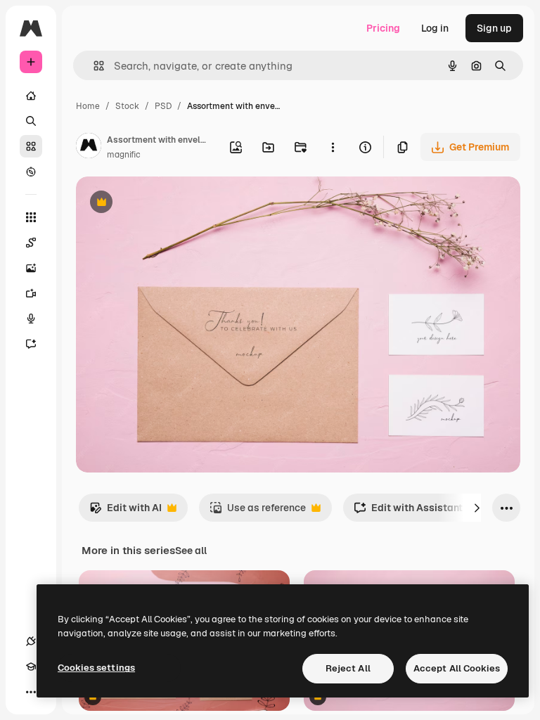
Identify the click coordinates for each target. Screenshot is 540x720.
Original (166, 203)
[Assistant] (31, 344)
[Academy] (31, 666)
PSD (163, 106)
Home (88, 106)
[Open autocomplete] (93, 65)
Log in (435, 28)
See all (191, 550)
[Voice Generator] (31, 318)
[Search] (31, 121)
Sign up (494, 28)
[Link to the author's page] (88, 147)
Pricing (383, 28)
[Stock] (31, 146)
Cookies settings (96, 668)
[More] (31, 692)
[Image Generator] (31, 268)
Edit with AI (125, 511)
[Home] (31, 95)
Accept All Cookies (456, 668)
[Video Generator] (31, 293)
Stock (127, 106)
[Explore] (31, 171)
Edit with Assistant (408, 511)
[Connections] (31, 641)
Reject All (348, 668)
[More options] (333, 147)
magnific (124, 154)
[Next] (476, 508)
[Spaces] (31, 242)
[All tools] (31, 217)
